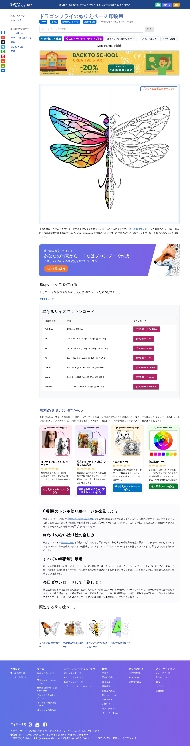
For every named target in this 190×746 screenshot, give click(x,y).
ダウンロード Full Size (146, 329)
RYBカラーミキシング (74, 677)
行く (149, 29)
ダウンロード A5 (144, 339)
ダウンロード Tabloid (146, 386)
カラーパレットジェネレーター (78, 686)
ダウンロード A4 (144, 348)
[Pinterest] (3, 56)
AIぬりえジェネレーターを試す (127, 488)
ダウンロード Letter (145, 367)
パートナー (107, 699)
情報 (127, 5)
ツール (83, 5)
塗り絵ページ (67, 542)
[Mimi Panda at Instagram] (31, 724)
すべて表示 (16, 20)
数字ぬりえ (74, 5)
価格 (98, 5)
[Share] (3, 70)
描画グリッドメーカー (74, 682)
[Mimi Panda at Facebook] (45, 724)
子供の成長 (107, 677)
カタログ (15, 669)
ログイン (167, 5)
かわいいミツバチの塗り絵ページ (97, 645)
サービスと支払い (110, 713)
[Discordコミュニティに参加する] (158, 5)
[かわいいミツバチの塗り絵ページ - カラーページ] (98, 628)
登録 (176, 5)
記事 (119, 5)
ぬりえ (54, 22)
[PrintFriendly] (3, 65)
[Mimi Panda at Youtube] (38, 724)
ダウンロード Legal (145, 377)
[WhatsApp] (3, 51)
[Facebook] (3, 32)
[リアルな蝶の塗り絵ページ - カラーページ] (50, 628)
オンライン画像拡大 (46, 710)
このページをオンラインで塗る (85, 38)
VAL (91, 5)
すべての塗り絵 (17, 673)
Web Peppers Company (74, 734)
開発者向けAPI (135, 682)
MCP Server (134, 677)
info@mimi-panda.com (47, 738)
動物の (14, 42)
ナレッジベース (163, 673)
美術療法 (106, 686)
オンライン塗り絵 (72, 673)
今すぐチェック (46, 299)
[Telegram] (3, 46)
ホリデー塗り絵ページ (21, 38)
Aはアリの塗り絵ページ (120, 645)
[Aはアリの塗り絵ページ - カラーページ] (121, 628)
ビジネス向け (108, 5)
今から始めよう (56, 268)
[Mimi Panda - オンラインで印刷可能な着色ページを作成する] (17, 5)
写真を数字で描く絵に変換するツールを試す (92, 491)
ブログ (105, 673)
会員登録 (160, 691)
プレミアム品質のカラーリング (158, 88)
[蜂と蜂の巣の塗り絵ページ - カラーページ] (74, 628)
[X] (3, 42)
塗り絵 (62, 5)
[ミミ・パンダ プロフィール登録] (109, 63)
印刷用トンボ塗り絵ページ (81, 518)
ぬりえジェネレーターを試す (56, 491)
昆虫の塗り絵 (89, 22)
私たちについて (109, 695)
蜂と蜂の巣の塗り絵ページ (73, 645)
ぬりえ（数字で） (18, 677)
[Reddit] (3, 61)
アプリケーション (165, 669)
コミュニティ (108, 682)
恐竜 (13, 51)
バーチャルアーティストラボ (79, 669)
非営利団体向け (109, 708)
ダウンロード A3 (144, 358)
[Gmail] (3, 37)
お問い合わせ (108, 704)
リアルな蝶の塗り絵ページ (49, 645)
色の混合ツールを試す (163, 486)
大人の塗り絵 (17, 47)
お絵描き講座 (108, 691)
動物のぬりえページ (70, 22)
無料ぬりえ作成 (52, 38)
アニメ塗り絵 (17, 33)
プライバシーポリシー (110, 738)
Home (43, 22)
